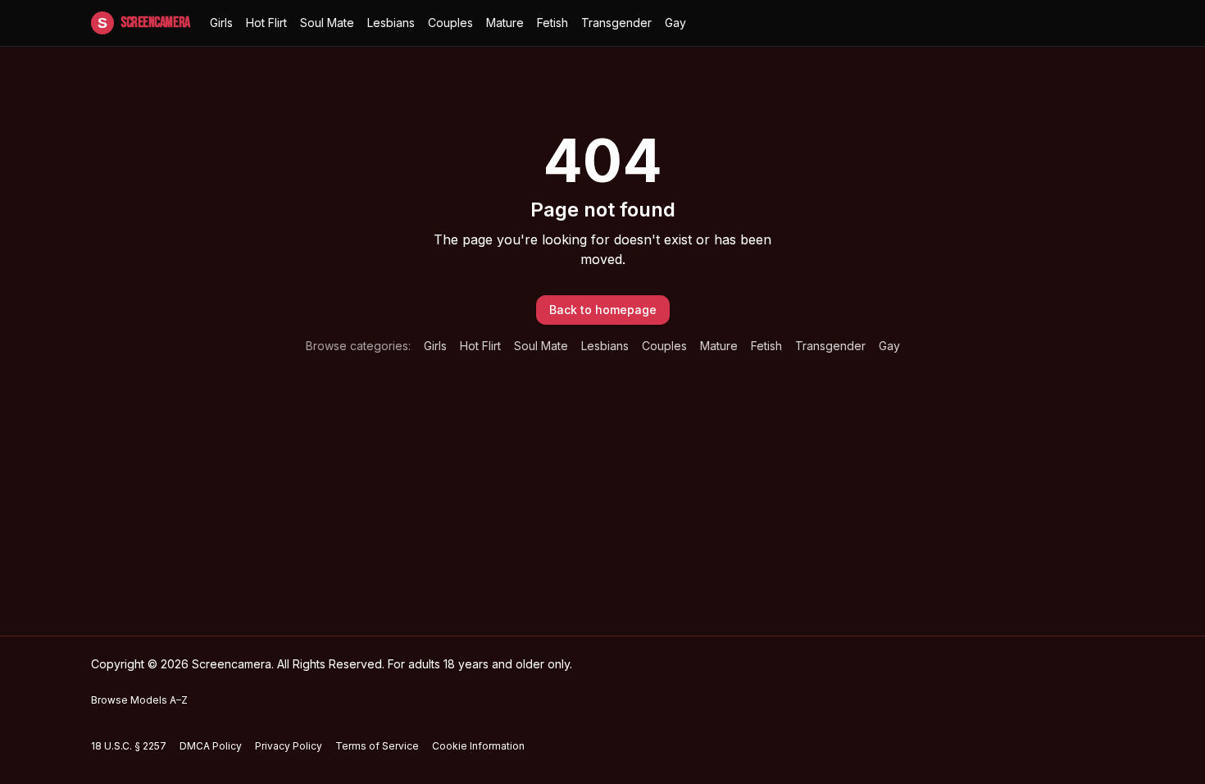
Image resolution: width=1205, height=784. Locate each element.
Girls (221, 23)
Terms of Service (377, 746)
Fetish (552, 23)
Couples (450, 23)
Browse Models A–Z (139, 700)
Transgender (616, 23)
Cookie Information (478, 746)
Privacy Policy (288, 746)
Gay (675, 23)
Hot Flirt (266, 23)
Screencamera (143, 22)
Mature (505, 23)
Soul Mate (327, 23)
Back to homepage (603, 310)
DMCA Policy (211, 746)
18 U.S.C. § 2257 (128, 746)
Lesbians (391, 23)
